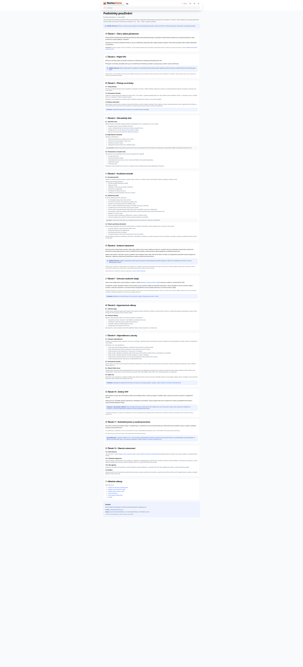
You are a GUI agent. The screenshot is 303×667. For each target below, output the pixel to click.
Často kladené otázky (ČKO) (115, 495)
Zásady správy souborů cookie (150, 296)
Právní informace (140, 271)
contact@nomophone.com (116, 509)
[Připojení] (198, 3)
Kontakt (110, 497)
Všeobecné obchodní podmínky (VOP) (171, 382)
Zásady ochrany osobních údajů (130, 130)
